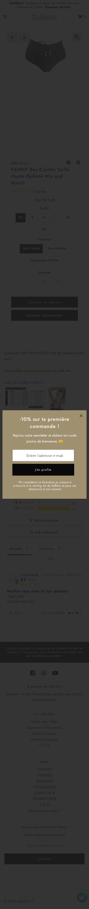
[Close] (81, 415)
